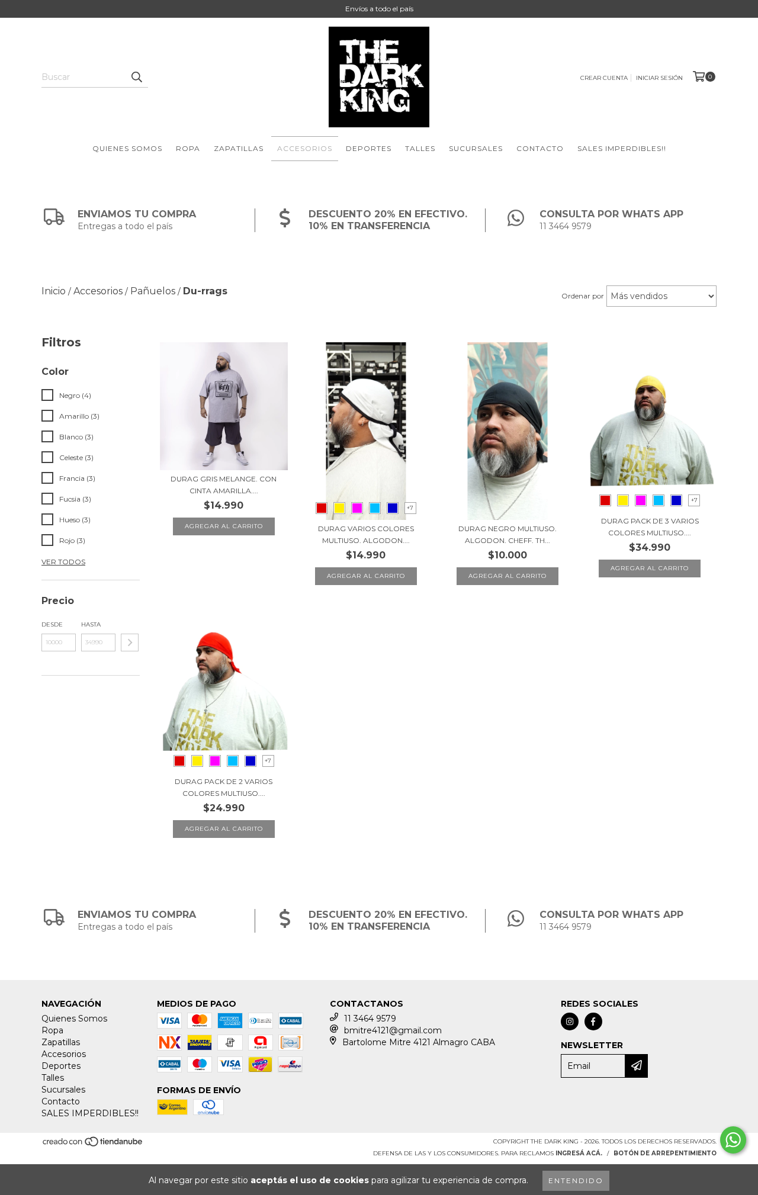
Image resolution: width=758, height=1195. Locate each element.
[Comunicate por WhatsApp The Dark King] (733, 1140)
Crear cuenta (604, 78)
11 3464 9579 (370, 1018)
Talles (420, 148)
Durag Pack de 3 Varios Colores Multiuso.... (650, 526)
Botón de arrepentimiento (665, 1153)
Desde (52, 624)
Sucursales (476, 148)
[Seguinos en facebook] (593, 1021)
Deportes (368, 148)
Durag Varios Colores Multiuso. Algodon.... (366, 534)
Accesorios (304, 148)
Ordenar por (582, 295)
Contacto (540, 148)
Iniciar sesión (659, 78)
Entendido (575, 1180)
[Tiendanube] (93, 1145)
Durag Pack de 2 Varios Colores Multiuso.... (223, 787)
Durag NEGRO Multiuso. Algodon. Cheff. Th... (507, 534)
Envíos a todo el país (379, 8)
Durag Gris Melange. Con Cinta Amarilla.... (224, 484)
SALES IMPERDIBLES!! (621, 148)
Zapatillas (239, 148)
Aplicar (130, 642)
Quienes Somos (127, 148)
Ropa (188, 148)
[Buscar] (136, 77)
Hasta (91, 624)
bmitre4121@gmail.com (393, 1030)
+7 (410, 508)
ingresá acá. (578, 1153)
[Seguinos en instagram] (570, 1021)
